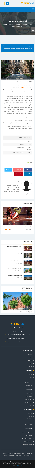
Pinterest (18, 174)
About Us (30, 413)
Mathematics (25, 85)
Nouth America (28, 383)
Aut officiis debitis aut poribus (14, 261)
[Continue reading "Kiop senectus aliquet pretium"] (28, 270)
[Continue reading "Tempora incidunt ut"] (28, 255)
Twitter (8, 169)
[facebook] (13, 331)
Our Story (30, 405)
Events (30, 357)
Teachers (30, 360)
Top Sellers (29, 419)
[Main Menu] (33, 9)
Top (33, 30)
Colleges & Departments (21, 24)
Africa (30, 374)
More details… (19, 465)
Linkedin (27, 174)
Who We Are (29, 394)
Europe (30, 380)
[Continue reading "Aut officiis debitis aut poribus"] (28, 263)
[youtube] (21, 331)
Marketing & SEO (28, 441)
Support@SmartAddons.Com (14, 342)
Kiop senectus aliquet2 (26, 312)
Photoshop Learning (27, 438)
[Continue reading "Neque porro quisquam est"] (28, 277)
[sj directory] (27, 3)
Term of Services (28, 424)
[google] (18, 331)
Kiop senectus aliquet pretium (14, 268)
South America (28, 385)
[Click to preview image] (17, 69)
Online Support (28, 402)
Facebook (27, 169)
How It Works (29, 396)
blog (28, 162)
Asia (31, 377)
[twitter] (15, 331)
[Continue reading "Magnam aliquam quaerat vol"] (28, 248)
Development (28, 435)
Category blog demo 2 (8, 24)
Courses (30, 355)
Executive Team (28, 399)
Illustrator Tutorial (27, 444)
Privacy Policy (29, 422)
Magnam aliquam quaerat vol (23, 227)
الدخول (3, 3)
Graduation (29, 366)
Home (31, 24)
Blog (31, 363)
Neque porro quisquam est (15, 275)
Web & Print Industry (27, 433)
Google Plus (17, 169)
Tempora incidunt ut (17, 254)
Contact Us (29, 416)
